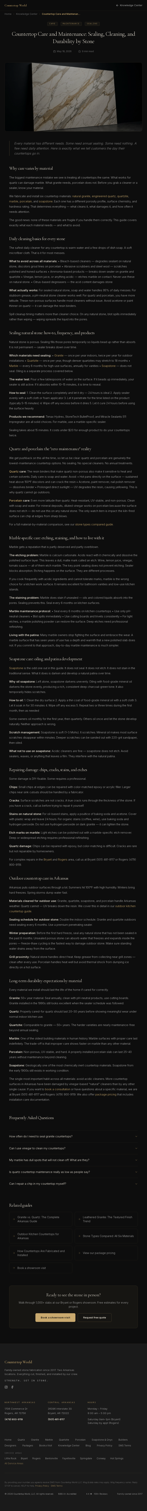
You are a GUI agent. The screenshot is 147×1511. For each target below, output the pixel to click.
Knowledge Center (131, 5)
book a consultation (57, 1089)
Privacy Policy (104, 1445)
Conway (101, 1458)
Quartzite (32, 360)
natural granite (81, 196)
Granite (59, 355)
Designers (10, 1445)
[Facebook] (12, 1387)
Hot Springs (116, 1458)
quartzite (122, 196)
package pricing (105, 1094)
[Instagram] (6, 1387)
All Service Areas (14, 1463)
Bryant (48, 859)
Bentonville (51, 1458)
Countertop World (16, 5)
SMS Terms (124, 1445)
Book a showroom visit (55, 1317)
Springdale (86, 1458)
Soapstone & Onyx (102, 1439)
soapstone (46, 201)
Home (8, 14)
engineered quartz (104, 196)
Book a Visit (45, 1445)
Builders (123, 1439)
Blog (88, 1445)
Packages (27, 1445)
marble (13, 201)
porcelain (26, 201)
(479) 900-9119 (14, 1419)
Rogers (62, 859)
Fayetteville (68, 1458)
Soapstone (109, 366)
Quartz (14, 471)
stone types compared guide (94, 524)
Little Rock (10, 1458)
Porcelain (15, 500)
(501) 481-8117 (56, 1419)
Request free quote (94, 1317)
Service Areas (13, 1453)
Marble (13, 366)
